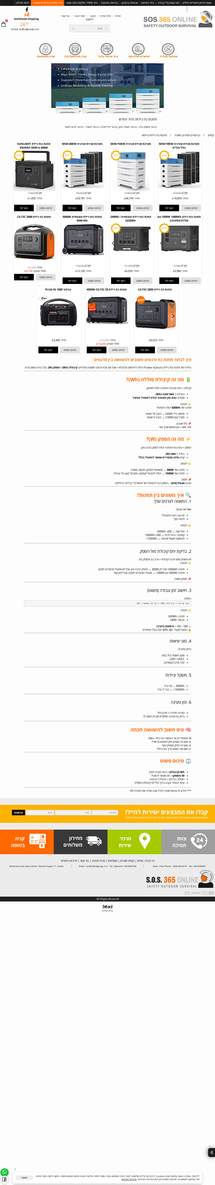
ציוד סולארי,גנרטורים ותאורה (48, 3)
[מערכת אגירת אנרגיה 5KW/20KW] (82, 187)
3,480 (56, 340)
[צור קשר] (199, 841)
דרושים (89, 19)
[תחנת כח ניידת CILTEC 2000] (34, 259)
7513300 (128, 265)
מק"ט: (184, 193)
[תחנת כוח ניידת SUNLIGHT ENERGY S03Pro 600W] (34, 190)
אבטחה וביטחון (130, 3)
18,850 (178, 198)
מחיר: (185, 198)
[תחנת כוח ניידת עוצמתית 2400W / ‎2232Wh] (131, 254)
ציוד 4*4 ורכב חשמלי (200, 9)
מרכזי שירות (105, 15)
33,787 (81, 198)
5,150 (29, 271)
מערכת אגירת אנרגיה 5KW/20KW (82, 144)
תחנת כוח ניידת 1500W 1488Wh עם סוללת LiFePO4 (179, 218)
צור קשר (65, 15)
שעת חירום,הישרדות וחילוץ (197, 3)
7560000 (80, 193)
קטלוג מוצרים (126, 861)
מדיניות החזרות (68, 861)
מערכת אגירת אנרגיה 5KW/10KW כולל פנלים (179, 145)
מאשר (24, 1177)
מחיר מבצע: (39, 271)
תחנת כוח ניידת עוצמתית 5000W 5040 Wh (82, 218)
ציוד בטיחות (147, 3)
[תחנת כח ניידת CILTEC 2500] (155, 330)
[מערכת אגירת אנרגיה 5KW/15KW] (131, 190)
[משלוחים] (93, 841)
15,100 (81, 271)
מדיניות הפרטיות (128, 1179)
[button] (169, 208)
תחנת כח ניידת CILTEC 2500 (155, 289)
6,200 (32, 267)
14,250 (102, 344)
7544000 (176, 193)
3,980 (177, 271)
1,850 (32, 198)
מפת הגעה (79, 15)
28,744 (129, 198)
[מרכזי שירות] (144, 841)
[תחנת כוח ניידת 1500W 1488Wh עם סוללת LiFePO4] (179, 254)
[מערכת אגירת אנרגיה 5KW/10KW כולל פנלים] (179, 187)
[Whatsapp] (4, 1172)
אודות (118, 15)
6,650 (129, 271)
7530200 (80, 265)
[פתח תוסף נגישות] (211, 1152)
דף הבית (150, 861)
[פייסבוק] (4, 1180)
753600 (31, 193)
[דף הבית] (178, 19)
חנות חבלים (22, 3)
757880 (177, 265)
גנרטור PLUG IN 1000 (58, 289)
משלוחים (112, 861)
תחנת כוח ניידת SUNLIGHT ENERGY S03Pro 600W (33, 145)
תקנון (93, 15)
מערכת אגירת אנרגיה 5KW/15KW (130, 144)
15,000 (105, 340)
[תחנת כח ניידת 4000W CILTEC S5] (106, 323)
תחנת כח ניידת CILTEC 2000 (34, 217)
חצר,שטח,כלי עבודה (168, 3)
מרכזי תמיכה (98, 861)
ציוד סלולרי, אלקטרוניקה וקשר (82, 3)
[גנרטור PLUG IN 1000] (58, 328)
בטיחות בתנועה (109, 3)
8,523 (153, 340)
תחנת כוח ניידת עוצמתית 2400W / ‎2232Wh (130, 218)
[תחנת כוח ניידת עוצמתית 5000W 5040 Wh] (82, 255)
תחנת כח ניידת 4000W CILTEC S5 (107, 289)
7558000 (128, 193)
